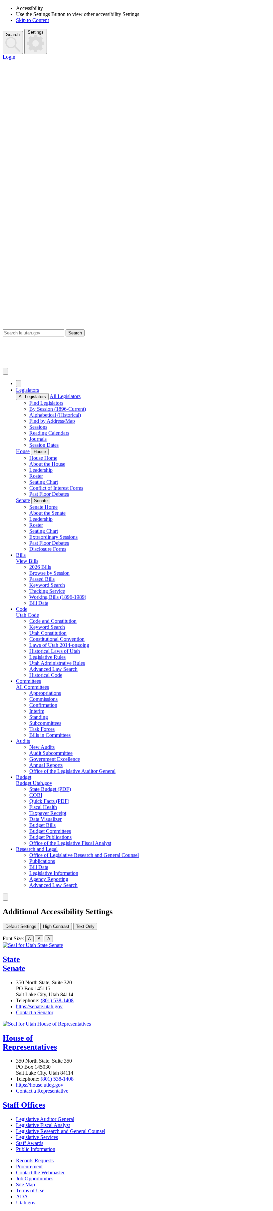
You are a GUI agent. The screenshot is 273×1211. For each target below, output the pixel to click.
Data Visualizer (45, 819)
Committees (28, 681)
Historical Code (45, 675)
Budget (23, 777)
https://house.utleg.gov (39, 1085)
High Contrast (56, 926)
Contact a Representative (42, 1091)
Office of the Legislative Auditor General (72, 771)
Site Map (25, 1184)
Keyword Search (47, 585)
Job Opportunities (34, 1178)
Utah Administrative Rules (57, 663)
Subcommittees (45, 723)
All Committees (32, 687)
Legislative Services (37, 1137)
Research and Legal (37, 849)
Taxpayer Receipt (47, 813)
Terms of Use (30, 1190)
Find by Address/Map (52, 421)
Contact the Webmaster (40, 1172)
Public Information (35, 1149)
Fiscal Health (43, 807)
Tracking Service (47, 591)
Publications (42, 861)
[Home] (136, 352)
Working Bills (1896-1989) (57, 597)
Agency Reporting (48, 879)
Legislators (27, 390)
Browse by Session (49, 573)
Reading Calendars (49, 433)
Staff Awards (29, 1143)
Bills (21, 555)
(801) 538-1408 (57, 1000)
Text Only (85, 926)
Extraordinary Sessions (53, 537)
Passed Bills (42, 579)
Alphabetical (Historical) (55, 415)
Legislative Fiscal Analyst (43, 1125)
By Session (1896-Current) (57, 409)
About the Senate (47, 513)
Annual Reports (46, 765)
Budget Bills (42, 825)
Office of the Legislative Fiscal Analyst (70, 843)
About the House (47, 464)
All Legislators (32, 396)
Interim (36, 711)
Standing (38, 717)
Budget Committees (50, 831)
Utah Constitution (48, 633)
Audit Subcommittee (51, 753)
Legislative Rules (47, 657)
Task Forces (42, 729)
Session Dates (44, 445)
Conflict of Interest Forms (56, 488)
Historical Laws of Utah (54, 651)
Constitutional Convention (57, 639)
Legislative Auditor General (45, 1119)
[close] (5, 897)
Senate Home (43, 507)
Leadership (41, 470)
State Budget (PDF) (50, 789)
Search (13, 34)
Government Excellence (54, 759)
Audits (23, 741)
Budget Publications (50, 837)
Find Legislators (46, 403)
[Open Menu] (5, 371)
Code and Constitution (53, 621)
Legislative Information (53, 873)
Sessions (38, 427)
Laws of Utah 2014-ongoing (59, 645)
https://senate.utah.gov (39, 1006)
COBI (35, 795)
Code (21, 609)
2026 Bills (40, 567)
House (23, 451)
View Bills (27, 561)
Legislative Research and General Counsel (60, 1131)
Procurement (29, 1166)
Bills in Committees (50, 735)
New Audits (42, 747)
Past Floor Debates (49, 494)
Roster (36, 476)
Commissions (43, 699)
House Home (43, 458)
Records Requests (35, 1160)
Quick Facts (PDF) (49, 801)
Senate (23, 500)
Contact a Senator (34, 1012)
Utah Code (27, 615)
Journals (38, 439)
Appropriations (45, 693)
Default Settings (20, 926)
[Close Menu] (18, 383)
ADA (22, 1196)
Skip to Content (32, 20)
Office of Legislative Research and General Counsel (84, 855)
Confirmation (43, 705)
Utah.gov (26, 1202)
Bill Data (38, 603)
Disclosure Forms (47, 549)
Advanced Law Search (53, 669)
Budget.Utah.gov (34, 783)
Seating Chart (43, 482)
